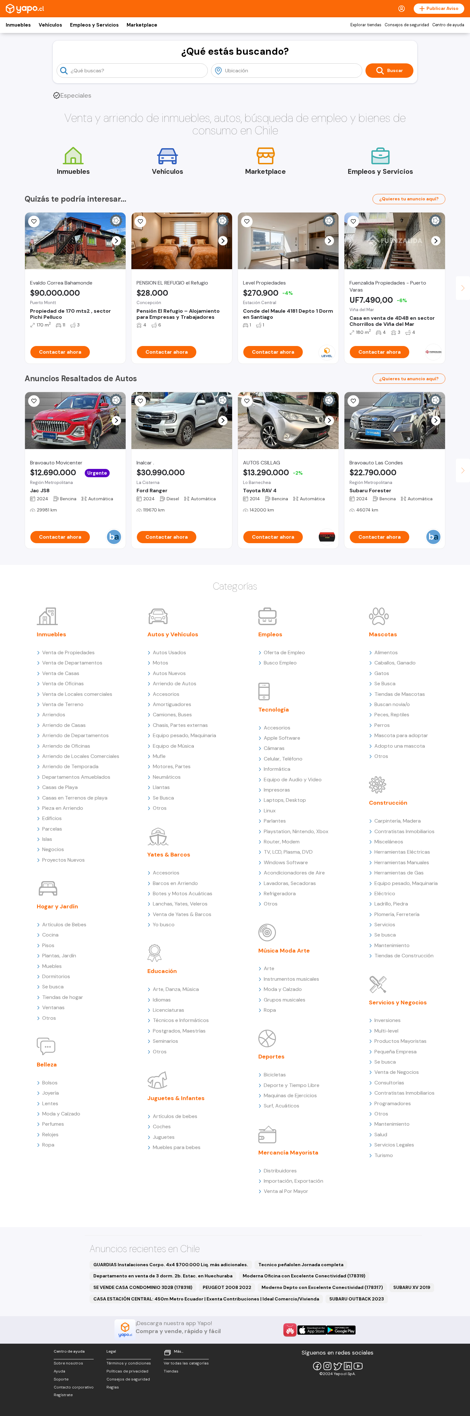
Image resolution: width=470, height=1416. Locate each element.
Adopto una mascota (399, 746)
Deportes (271, 1056)
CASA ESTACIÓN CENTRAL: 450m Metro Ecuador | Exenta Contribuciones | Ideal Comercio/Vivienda (206, 1299)
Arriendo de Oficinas (66, 746)
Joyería (50, 1093)
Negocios (53, 849)
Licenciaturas (168, 1010)
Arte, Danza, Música (176, 989)
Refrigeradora (280, 893)
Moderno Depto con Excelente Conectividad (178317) (322, 1287)
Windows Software (286, 862)
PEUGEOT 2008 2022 (227, 1287)
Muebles (52, 966)
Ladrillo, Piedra (391, 903)
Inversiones (387, 1020)
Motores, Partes (172, 766)
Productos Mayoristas (400, 1041)
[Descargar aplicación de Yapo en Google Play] (341, 1330)
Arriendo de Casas (64, 725)
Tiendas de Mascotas (399, 694)
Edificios (52, 818)
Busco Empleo (280, 662)
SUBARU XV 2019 (411, 1287)
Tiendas (171, 1371)
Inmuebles (18, 25)
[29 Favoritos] (247, 221)
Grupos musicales (284, 999)
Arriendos (53, 714)
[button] (116, 240)
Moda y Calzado (61, 1113)
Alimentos (386, 652)
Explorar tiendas (365, 25)
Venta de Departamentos (72, 662)
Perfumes (53, 1124)
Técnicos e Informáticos (181, 1020)
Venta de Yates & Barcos (182, 914)
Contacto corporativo (74, 1387)
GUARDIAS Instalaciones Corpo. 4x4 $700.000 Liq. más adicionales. (170, 1264)
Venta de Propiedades (68, 652)
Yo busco (164, 924)
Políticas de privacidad (127, 1371)
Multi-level (386, 1030)
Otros (49, 1018)
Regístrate (63, 1394)
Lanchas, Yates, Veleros (180, 903)
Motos (160, 662)
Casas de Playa (60, 787)
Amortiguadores (172, 704)
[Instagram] (327, 1366)
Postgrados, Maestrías (179, 1030)
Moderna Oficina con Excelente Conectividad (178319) (304, 1276)
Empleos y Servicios (94, 25)
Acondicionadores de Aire (294, 872)
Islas (47, 839)
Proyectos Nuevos (63, 860)
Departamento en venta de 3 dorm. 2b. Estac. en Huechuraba (162, 1276)
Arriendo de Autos (174, 683)
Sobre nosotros (68, 1363)
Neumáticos (167, 777)
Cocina (50, 934)
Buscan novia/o (392, 704)
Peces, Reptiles (391, 714)
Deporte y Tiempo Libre (291, 1085)
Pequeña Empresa (395, 1051)
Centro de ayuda (448, 25)
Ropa (48, 1144)
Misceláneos (388, 841)
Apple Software (282, 738)
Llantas (161, 787)
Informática (277, 769)
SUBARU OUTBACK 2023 (356, 1299)
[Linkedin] (348, 1366)
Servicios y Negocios (398, 1002)
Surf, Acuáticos (281, 1105)
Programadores (392, 1103)
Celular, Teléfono (283, 758)
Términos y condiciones (128, 1363)
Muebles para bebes (176, 1147)
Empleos (270, 634)
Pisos (48, 945)
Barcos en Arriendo (175, 883)
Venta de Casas (60, 673)
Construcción (388, 803)
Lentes (50, 1103)
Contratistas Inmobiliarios (404, 831)
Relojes (50, 1134)
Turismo (383, 1155)
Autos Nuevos (169, 673)
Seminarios (165, 1041)
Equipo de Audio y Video (293, 779)
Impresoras (277, 789)
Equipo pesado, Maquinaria (184, 735)
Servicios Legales (394, 1144)
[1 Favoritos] (140, 221)
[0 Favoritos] (34, 401)
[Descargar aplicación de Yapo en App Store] (311, 1330)
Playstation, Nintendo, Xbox (296, 831)
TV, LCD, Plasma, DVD (288, 852)
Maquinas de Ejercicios (290, 1095)
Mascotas (383, 634)
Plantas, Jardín (59, 955)
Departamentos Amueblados (76, 777)
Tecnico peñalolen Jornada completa (300, 1264)
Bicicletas (275, 1074)
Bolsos (50, 1082)
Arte (269, 968)
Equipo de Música (173, 746)
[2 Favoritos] (34, 221)
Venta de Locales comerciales (77, 694)
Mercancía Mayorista (288, 1152)
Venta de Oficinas (63, 683)
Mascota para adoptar (401, 735)
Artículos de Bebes (64, 924)
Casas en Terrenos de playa (74, 797)
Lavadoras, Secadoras (290, 883)
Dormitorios (56, 976)
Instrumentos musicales (291, 979)
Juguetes (164, 1137)
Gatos (381, 673)
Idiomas (162, 999)
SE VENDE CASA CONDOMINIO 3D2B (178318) (142, 1287)
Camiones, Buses (172, 714)
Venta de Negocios (396, 1072)
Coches (162, 1126)
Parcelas (52, 828)
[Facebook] (317, 1366)
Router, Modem (282, 841)
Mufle (159, 756)
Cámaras (274, 748)
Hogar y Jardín (57, 906)
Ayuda (59, 1371)
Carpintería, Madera (397, 820)
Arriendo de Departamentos (75, 735)
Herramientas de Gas (399, 872)
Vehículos (50, 25)
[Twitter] (338, 1366)
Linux (270, 810)
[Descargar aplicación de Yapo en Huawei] (290, 1330)
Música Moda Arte (284, 950)
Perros (382, 725)
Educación (162, 971)
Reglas (112, 1387)
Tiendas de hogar (62, 997)
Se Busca (163, 797)
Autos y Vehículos (172, 634)
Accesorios (166, 694)
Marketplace (142, 25)
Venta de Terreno (62, 704)
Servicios (384, 924)
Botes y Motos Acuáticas (182, 893)
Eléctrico (384, 893)
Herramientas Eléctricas (402, 852)
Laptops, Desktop (285, 800)
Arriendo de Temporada (70, 766)
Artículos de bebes (175, 1116)
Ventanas (53, 1007)
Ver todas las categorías (186, 1363)
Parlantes (275, 820)
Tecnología (273, 709)
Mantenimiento (392, 945)
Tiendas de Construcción (404, 955)
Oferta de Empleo (284, 652)
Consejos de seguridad (407, 25)
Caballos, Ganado (395, 662)
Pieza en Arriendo (62, 808)
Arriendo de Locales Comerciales (80, 756)
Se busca (53, 986)
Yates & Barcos (168, 854)
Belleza (47, 1064)
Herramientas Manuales (401, 862)
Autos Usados (169, 652)
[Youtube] (358, 1366)
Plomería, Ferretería (396, 914)
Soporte (61, 1379)
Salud (380, 1134)
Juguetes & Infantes (176, 1098)
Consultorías (389, 1082)
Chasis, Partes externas (180, 725)
